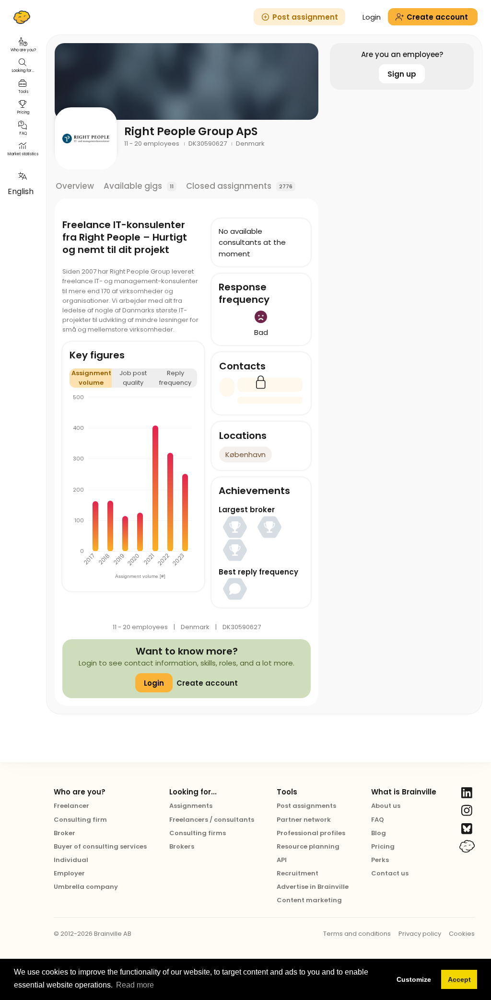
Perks (380, 859)
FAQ (377, 819)
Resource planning (308, 846)
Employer (69, 873)
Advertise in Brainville (313, 886)
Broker (64, 833)
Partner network (304, 819)
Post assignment (305, 17)
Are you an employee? (402, 54)
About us (385, 805)
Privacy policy (419, 933)
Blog (378, 833)
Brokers (181, 846)
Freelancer (71, 805)
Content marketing (309, 900)
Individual (71, 859)
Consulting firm (80, 819)
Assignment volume (91, 377)
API (282, 859)
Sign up (401, 74)
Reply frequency (175, 377)
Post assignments (306, 805)
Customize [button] (414, 979)
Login (371, 17)
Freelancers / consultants (211, 819)
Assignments (190, 805)
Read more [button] (135, 985)
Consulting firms (197, 833)
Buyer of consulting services (100, 846)
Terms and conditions (357, 933)
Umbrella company (86, 886)
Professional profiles (311, 833)
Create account (207, 683)
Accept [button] (459, 979)
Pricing (383, 846)
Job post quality (133, 377)
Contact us (390, 873)
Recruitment (297, 873)
